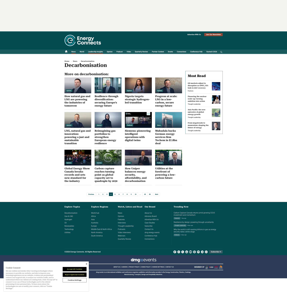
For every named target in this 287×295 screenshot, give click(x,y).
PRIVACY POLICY (134, 267)
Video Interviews (124, 232)
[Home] (66, 52)
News (73, 52)
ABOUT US (116, 267)
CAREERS (124, 267)
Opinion (109, 52)
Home (66, 61)
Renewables (69, 226)
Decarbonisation (70, 213)
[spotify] (198, 251)
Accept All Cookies (74, 269)
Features (121, 219)
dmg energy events (152, 232)
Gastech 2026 (211, 52)
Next (156, 194)
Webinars (121, 236)
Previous (91, 194)
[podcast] (194, 251)
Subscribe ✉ (216, 252)
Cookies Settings (158, 267)
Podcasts (121, 229)
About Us (148, 213)
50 (150, 194)
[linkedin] (186, 251)
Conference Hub (196, 52)
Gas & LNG (68, 216)
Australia (94, 223)
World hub (95, 213)
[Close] (86, 264)
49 (145, 194)
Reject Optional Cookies (74, 274)
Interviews (122, 223)
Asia (93, 219)
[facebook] (174, 251)
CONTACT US (170, 267)
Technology (69, 229)
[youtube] (190, 251)
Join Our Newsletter (213, 35)
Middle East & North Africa (101, 229)
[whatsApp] (206, 251)
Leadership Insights (95, 52)
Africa (93, 216)
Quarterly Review (141, 52)
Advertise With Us (194, 35)
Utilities (67, 232)
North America (96, 232)
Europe (94, 226)
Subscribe (148, 226)
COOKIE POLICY (145, 267)
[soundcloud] (202, 251)
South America (97, 236)
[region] (46, 276)
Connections (181, 52)
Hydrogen (68, 219)
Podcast (119, 52)
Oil (65, 223)
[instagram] (178, 251)
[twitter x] (182, 251)
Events (170, 52)
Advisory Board (151, 216)
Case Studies (150, 223)
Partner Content (158, 52)
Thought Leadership (126, 226)
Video (129, 52)
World (82, 52)
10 (135, 194)
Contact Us (149, 229)
